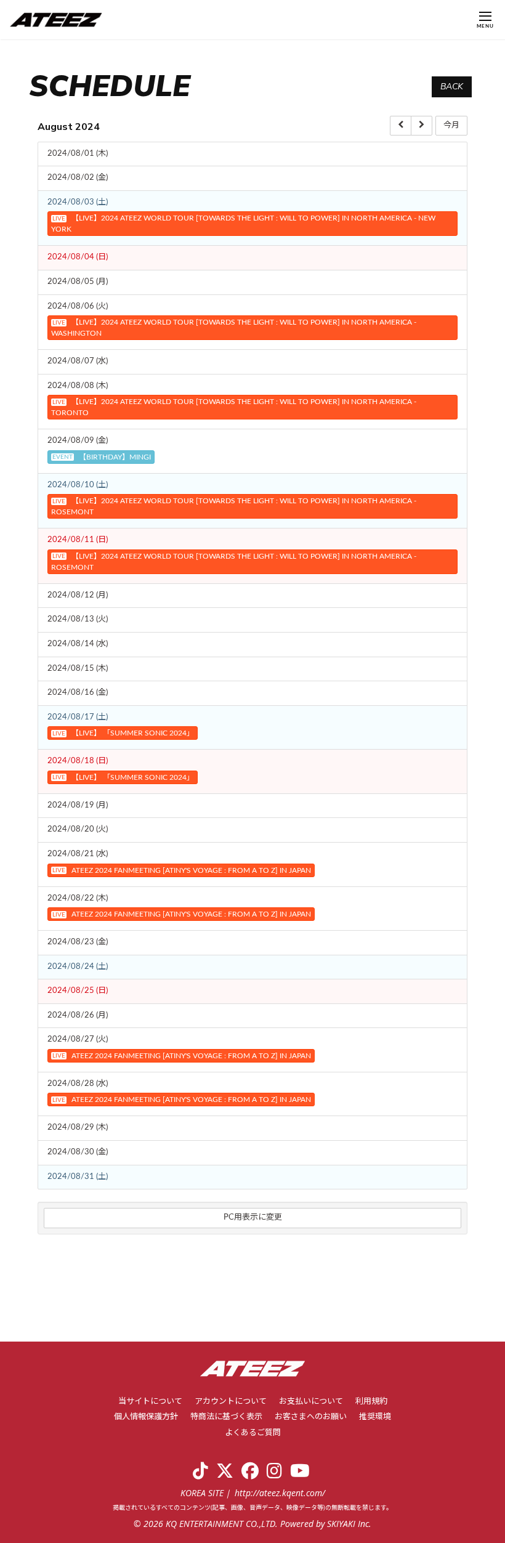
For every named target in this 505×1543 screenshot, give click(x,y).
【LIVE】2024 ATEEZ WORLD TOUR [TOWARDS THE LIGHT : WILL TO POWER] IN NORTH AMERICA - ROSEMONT (233, 506)
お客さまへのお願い (311, 1417)
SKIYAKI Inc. (349, 1523)
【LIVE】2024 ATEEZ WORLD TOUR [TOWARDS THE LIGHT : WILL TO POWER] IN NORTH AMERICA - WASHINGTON (233, 327)
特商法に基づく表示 (226, 1417)
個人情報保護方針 (146, 1417)
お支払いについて (311, 1402)
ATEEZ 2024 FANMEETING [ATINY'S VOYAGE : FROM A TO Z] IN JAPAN (181, 870)
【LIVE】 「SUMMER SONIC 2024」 (123, 733)
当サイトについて (150, 1402)
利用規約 (371, 1402)
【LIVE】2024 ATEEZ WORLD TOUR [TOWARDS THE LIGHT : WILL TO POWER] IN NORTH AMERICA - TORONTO (233, 407)
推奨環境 (375, 1417)
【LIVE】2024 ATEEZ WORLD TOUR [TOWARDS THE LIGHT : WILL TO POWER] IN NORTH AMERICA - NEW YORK (243, 223)
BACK (451, 86)
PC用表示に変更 (253, 1217)
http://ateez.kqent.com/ (280, 1493)
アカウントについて (231, 1402)
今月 (451, 125)
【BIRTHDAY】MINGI (101, 457)
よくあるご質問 (253, 1433)
